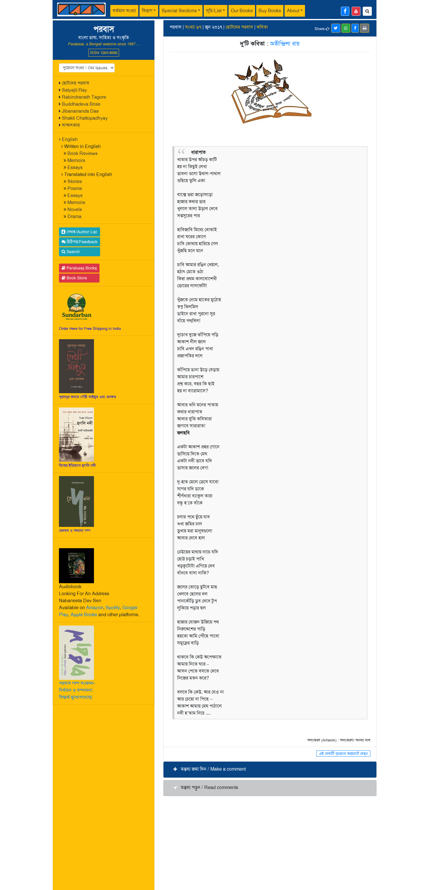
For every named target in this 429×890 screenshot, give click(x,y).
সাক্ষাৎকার (71, 125)
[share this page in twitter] (335, 28)
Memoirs (76, 160)
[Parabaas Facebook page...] (345, 11)
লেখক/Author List (81, 231)
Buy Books (270, 11)
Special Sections (179, 11)
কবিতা (262, 27)
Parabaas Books (81, 268)
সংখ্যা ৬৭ (193, 27)
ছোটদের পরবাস (75, 83)
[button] (269, 770)
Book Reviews (82, 153)
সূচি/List (214, 11)
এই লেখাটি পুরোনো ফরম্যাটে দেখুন (343, 753)
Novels (74, 209)
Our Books (242, 11)
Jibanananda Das (80, 111)
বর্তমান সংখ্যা (124, 11)
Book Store (76, 278)
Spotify (113, 608)
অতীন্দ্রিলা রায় (285, 43)
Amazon (94, 608)
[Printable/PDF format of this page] (364, 28)
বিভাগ (147, 11)
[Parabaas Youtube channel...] (356, 11)
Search (72, 251)
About (293, 11)
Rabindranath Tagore (84, 97)
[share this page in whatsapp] (345, 28)
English (70, 139)
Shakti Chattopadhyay (85, 118)
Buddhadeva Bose (81, 104)
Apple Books (84, 615)
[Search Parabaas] (367, 11)
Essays (75, 167)
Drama (74, 216)
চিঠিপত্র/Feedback (81, 241)
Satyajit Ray (74, 90)
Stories (74, 181)
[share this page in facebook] (355, 28)
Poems (74, 188)
